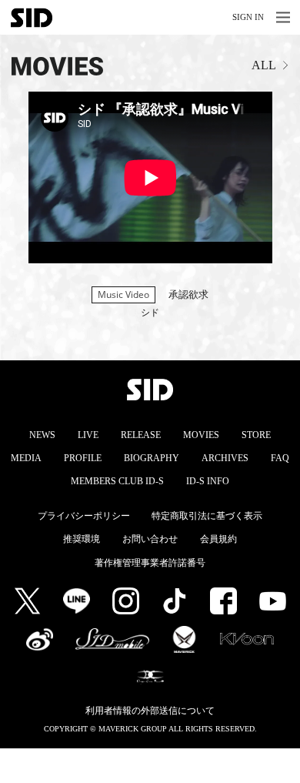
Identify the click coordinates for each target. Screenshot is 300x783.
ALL (264, 65)
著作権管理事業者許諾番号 (150, 562)
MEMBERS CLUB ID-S (117, 481)
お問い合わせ (150, 539)
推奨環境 (81, 539)
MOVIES (201, 435)
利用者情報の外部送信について (150, 710)
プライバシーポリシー (84, 515)
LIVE (88, 435)
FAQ (280, 458)
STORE (256, 435)
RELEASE (141, 435)
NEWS (42, 435)
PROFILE (83, 458)
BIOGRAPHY (151, 458)
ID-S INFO (207, 481)
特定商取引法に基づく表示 (207, 515)
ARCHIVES (225, 458)
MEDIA (26, 458)
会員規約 (218, 539)
